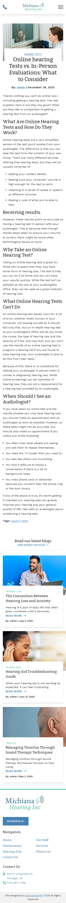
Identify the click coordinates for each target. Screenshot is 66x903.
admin (21, 87)
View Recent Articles (31, 545)
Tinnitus (11, 743)
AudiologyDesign (33, 895)
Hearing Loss (14, 591)
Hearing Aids (13, 667)
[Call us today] (5, 7)
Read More (14, 615)
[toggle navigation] (60, 7)
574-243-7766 (16, 882)
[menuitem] (16, 840)
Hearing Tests (33, 54)
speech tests (19, 521)
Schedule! (15, 821)
